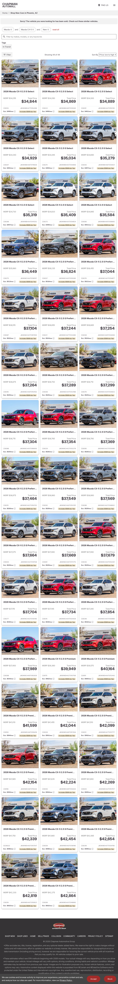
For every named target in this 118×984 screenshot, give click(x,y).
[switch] (114, 5)
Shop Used (22, 936)
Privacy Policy (95, 936)
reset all (55, 29)
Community (69, 936)
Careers (81, 936)
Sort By (95, 55)
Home (4, 13)
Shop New (10, 936)
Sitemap (109, 936)
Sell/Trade (43, 936)
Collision (56, 936)
